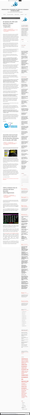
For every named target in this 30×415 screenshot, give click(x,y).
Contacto (26, 14)
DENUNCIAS (24, 359)
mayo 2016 (23, 324)
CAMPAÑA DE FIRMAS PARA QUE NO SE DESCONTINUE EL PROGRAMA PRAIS (24, 227)
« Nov (22, 185)
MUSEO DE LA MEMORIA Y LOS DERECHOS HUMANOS (24, 197)
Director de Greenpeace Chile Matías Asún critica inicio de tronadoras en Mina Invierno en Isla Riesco (24, 133)
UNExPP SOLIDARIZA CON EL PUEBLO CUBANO (24, 229)
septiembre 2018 (24, 318)
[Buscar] (28, 41)
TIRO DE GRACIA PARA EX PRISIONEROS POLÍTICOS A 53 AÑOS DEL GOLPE (24, 221)
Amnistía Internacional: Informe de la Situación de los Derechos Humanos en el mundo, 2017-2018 (11, 137)
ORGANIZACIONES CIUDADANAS (23, 391)
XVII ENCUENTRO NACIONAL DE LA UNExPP (24, 231)
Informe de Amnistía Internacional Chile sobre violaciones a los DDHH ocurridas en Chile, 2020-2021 (24, 57)
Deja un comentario (6, 31)
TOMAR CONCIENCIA (24, 397)
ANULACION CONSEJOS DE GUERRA (24, 217)
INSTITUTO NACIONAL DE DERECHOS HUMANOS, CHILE (24, 188)
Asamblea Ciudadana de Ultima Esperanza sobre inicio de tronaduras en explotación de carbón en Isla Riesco (24, 123)
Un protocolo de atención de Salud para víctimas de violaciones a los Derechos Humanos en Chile (24, 142)
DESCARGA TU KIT (23, 274)
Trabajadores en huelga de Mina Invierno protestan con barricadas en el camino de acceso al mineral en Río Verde (24, 138)
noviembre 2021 (24, 311)
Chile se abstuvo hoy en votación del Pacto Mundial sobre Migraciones (10, 190)
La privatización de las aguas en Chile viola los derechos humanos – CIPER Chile (24, 146)
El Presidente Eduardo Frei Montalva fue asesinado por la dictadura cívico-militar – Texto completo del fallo (24, 109)
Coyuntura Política (11, 142)
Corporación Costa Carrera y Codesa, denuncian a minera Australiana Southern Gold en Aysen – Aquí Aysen (24, 71)
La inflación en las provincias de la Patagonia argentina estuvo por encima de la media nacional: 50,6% (24, 162)
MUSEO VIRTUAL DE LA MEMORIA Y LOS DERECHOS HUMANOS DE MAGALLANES (24, 206)
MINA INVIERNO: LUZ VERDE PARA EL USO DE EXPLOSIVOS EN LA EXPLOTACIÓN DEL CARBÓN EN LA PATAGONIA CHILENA (24, 128)
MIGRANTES (27, 389)
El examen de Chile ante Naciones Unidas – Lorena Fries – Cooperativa (10, 24)
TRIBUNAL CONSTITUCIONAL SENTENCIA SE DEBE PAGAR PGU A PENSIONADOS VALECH (24, 237)
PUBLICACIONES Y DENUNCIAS (10, 14)
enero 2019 (23, 314)
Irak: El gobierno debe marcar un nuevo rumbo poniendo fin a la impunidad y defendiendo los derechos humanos (24, 282)
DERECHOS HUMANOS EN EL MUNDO (24, 372)
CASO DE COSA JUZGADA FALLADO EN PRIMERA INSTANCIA (24, 224)
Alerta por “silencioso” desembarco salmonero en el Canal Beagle (24, 154)
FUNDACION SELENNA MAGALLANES (23, 292)
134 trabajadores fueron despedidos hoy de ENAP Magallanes (24, 113)
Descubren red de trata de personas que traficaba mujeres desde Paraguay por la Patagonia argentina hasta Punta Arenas (24, 118)
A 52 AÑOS (22, 240)
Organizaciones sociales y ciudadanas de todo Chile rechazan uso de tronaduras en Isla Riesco (24, 67)
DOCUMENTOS (23, 383)
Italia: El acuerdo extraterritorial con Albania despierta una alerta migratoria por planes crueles (24, 266)
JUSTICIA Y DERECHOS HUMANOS (24, 386)
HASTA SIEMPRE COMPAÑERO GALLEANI (24, 219)
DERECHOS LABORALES (24, 382)
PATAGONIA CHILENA (24, 395)
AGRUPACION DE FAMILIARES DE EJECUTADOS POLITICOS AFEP (24, 301)
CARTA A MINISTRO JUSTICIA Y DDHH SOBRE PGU (24, 234)
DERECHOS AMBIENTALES (24, 363)
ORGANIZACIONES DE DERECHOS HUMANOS (24, 393)
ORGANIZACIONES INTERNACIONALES (11, 30)
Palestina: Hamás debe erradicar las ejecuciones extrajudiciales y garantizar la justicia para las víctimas (24, 257)
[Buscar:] (24, 41)
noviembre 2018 (24, 317)
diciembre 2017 (24, 321)
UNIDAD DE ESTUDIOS (17, 14)
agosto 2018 (23, 320)
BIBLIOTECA (4, 14)
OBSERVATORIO (21, 14)
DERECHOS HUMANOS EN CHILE (24, 369)
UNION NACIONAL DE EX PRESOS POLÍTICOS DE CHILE (24, 214)
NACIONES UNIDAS (5, 30)
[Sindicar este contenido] (21, 188)
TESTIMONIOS (23, 396)
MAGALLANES (23, 389)
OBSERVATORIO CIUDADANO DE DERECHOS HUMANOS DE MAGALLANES (15, 10)
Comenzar (20, 0)
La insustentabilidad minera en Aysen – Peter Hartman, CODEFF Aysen (24, 158)
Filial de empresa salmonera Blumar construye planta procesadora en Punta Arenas (23, 167)
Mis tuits (22, 353)
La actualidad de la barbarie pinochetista (24, 106)
